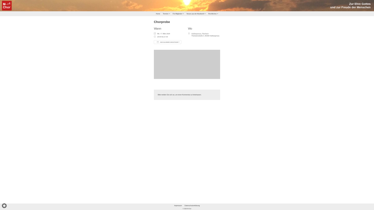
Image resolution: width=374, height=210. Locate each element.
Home (158, 14)
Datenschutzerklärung (192, 205)
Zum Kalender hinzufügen (169, 42)
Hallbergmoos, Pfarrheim (200, 33)
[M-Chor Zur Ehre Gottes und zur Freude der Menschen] (7, 5)
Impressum (178, 205)
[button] (169, 13)
